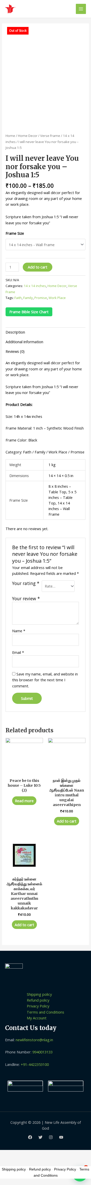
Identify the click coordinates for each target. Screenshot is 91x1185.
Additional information (24, 341)
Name (18, 630)
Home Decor (27, 135)
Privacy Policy (38, 1005)
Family (28, 297)
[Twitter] (40, 1137)
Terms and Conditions (45, 1012)
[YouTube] (61, 1137)
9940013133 (42, 1051)
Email (18, 652)
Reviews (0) (15, 351)
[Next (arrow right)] (27, 1162)
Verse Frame (50, 135)
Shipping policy (39, 994)
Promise (40, 297)
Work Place (57, 297)
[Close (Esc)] (9, 1154)
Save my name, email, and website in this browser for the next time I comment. (45, 679)
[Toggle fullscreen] (46, 1154)
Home (10, 135)
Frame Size (15, 233)
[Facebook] (30, 1137)
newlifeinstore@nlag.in (34, 1039)
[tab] (45, 332)
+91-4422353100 (35, 1064)
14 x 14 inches (35, 285)
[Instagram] (51, 1137)
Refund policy (38, 1000)
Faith (18, 297)
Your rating (25, 583)
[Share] (27, 1154)
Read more (24, 800)
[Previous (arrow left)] (9, 1162)
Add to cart (37, 267)
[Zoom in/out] (65, 1154)
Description (15, 332)
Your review (26, 598)
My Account (37, 1017)
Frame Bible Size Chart (29, 311)
